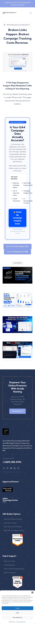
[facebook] (4, 468)
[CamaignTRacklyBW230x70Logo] (9, 13)
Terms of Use (16, 472)
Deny (17, 612)
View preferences (17, 617)
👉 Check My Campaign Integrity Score (17, 218)
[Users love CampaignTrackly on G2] (17, 582)
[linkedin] (14, 468)
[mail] (18, 468)
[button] (32, 592)
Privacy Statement (20, 621)
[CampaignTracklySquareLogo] (6, 431)
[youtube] (11, 468)
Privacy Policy (7, 472)
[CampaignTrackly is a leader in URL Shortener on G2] (17, 540)
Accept (17, 608)
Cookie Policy (12, 621)
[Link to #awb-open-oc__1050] (30, 13)
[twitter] (7, 468)
